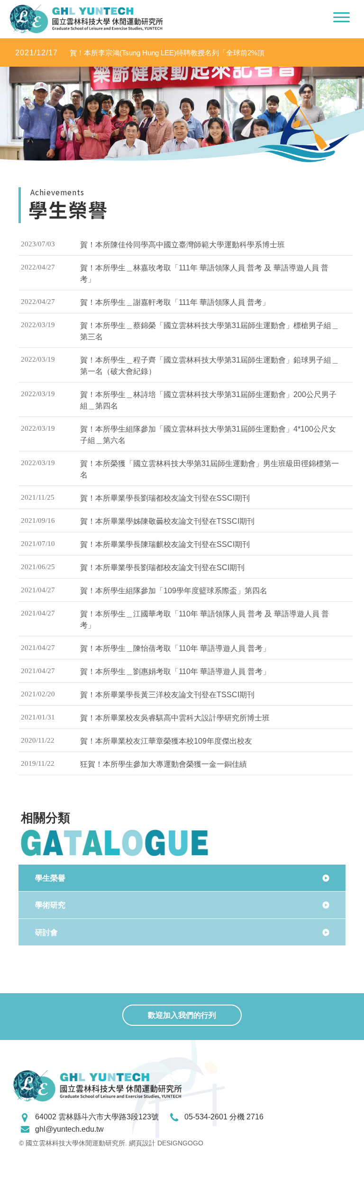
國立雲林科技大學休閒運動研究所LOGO (85, 19)
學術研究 (50, 905)
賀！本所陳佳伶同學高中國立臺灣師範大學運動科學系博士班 (182, 245)
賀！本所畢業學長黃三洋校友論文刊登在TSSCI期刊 (167, 695)
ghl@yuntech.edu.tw (69, 1129)
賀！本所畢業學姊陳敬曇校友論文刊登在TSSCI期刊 (167, 521)
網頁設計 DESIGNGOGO (166, 1143)
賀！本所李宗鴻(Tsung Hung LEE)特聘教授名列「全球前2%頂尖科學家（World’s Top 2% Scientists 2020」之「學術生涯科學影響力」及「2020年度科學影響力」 (142, 53)
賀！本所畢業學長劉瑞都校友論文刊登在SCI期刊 (162, 567)
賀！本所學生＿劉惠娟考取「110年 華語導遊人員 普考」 (175, 671)
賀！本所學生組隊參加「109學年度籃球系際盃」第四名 (173, 591)
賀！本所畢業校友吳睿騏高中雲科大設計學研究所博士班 (175, 718)
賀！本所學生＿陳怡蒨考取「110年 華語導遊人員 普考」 (175, 648)
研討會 (46, 932)
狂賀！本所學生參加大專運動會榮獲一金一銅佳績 (163, 764)
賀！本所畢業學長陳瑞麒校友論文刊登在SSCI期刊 (165, 544)
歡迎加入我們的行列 (182, 1015)
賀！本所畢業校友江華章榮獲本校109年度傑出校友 (166, 741)
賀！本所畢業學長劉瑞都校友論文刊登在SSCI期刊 (165, 498)
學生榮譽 (50, 878)
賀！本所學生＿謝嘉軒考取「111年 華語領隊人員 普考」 (175, 302)
